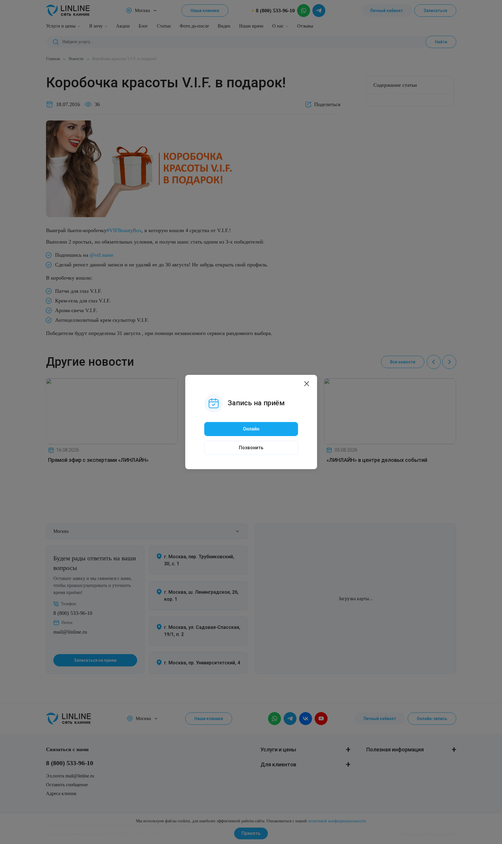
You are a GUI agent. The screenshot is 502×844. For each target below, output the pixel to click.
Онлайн (251, 429)
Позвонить (251, 447)
